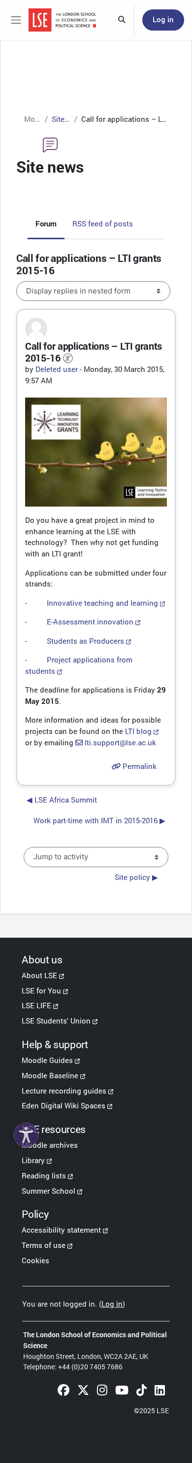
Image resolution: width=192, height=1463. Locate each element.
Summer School (48, 1191)
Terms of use (43, 1245)
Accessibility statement (61, 1230)
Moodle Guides (47, 1060)
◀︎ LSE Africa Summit (62, 800)
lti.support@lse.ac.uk (120, 742)
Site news (61, 119)
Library (33, 1160)
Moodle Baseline (50, 1075)
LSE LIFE (36, 1005)
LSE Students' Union (56, 1020)
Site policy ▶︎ (136, 877)
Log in (163, 19)
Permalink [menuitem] (139, 766)
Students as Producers (85, 641)
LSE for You (41, 990)
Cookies (35, 1260)
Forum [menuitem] (46, 223)
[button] (122, 20)
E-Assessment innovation (90, 621)
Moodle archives (50, 1145)
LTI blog (138, 731)
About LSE (39, 975)
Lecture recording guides (64, 1091)
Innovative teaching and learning (102, 603)
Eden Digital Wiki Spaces (63, 1105)
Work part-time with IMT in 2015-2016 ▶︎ (99, 820)
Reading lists (44, 1175)
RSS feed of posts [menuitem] (102, 223)
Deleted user (56, 369)
